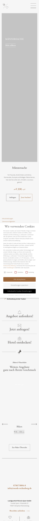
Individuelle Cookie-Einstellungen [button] (19, 291)
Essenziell (9, 272)
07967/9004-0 (19, 485)
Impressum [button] (28, 295)
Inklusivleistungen (7, 219)
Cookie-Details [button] (11, 295)
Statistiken (20, 272)
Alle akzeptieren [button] (19, 279)
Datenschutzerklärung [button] (20, 295)
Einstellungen (10, 268)
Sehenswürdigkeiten (8, 221)
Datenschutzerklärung (9, 266)
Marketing (31, 272)
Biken (19, 426)
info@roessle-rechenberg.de (20, 488)
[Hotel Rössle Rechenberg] (19, 6)
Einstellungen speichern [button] (19, 285)
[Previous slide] (5, 424)
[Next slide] (34, 424)
